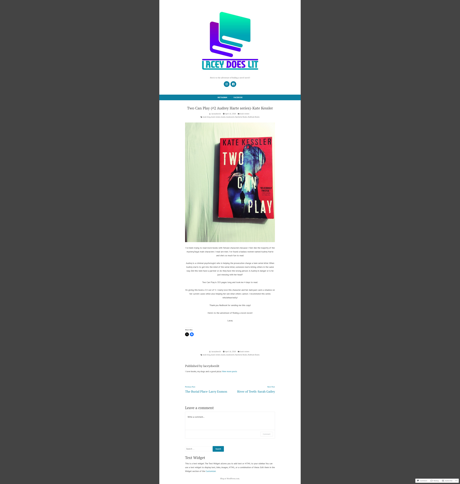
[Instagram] (227, 84)
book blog (206, 117)
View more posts (229, 371)
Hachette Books (241, 117)
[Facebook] (233, 84)
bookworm (230, 117)
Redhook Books (254, 117)
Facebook (238, 97)
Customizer (211, 471)
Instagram (222, 97)
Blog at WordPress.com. (230, 478)
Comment (266, 434)
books (223, 117)
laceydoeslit (216, 114)
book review (244, 114)
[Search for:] (199, 448)
